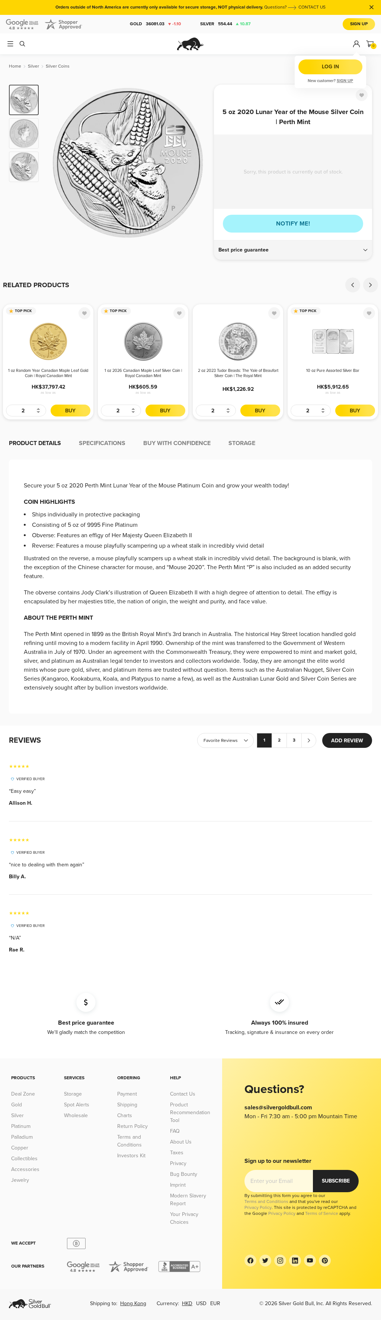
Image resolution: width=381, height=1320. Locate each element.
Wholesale (76, 1115)
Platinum (21, 1126)
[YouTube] (310, 1261)
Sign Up (359, 24)
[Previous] (56, 163)
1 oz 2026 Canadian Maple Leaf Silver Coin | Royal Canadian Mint (143, 373)
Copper (19, 1148)
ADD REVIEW (347, 740)
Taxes (176, 1152)
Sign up (345, 80)
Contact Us (182, 1094)
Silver (225, 24)
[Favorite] (362, 95)
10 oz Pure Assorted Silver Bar (332, 370)
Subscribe (336, 1181)
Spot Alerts (76, 1105)
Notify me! (293, 223)
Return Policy (132, 1126)
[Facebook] (250, 1261)
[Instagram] (280, 1261)
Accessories (25, 1169)
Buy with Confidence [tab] (177, 443)
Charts (124, 1115)
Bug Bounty (183, 1174)
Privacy (178, 1163)
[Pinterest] (325, 1261)
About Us (181, 1142)
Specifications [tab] (102, 443)
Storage (73, 1094)
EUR (215, 1303)
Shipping (127, 1105)
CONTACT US (312, 7)
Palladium (22, 1137)
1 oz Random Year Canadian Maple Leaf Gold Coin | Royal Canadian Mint (48, 373)
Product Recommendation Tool (190, 1112)
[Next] (200, 163)
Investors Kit (131, 1155)
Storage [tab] (241, 443)
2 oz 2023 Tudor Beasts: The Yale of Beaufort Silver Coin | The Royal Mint (238, 373)
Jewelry (20, 1180)
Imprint (178, 1185)
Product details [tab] (35, 443)
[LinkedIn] (295, 1261)
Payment (127, 1094)
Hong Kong (133, 1303)
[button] (293, 250)
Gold (155, 24)
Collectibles (24, 1158)
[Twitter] (265, 1261)
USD (201, 1303)
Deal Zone (23, 1094)
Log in (330, 67)
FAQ (175, 1131)
